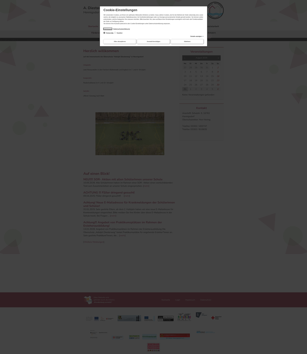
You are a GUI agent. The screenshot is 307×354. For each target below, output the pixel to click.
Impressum (107, 29)
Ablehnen (187, 41)
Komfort (119, 33)
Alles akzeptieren (120, 41)
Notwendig (110, 33)
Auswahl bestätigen (153, 41)
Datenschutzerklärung (121, 29)
